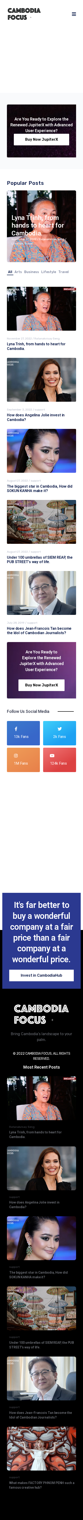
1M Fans (21, 763)
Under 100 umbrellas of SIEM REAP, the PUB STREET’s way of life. (40, 559)
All (10, 272)
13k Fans (21, 736)
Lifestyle (37, 67)
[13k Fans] (16, 729)
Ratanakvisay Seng (54, 63)
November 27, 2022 (26, 63)
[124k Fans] (52, 755)
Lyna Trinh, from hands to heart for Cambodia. (41, 45)
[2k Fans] (60, 729)
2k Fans (59, 736)
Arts (18, 272)
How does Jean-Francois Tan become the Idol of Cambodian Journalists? (39, 630)
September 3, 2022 (19, 409)
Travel (48, 67)
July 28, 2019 (15, 622)
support (40, 409)
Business (31, 272)
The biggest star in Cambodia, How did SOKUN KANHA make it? (39, 488)
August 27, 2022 (17, 480)
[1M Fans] (16, 755)
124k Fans (58, 763)
